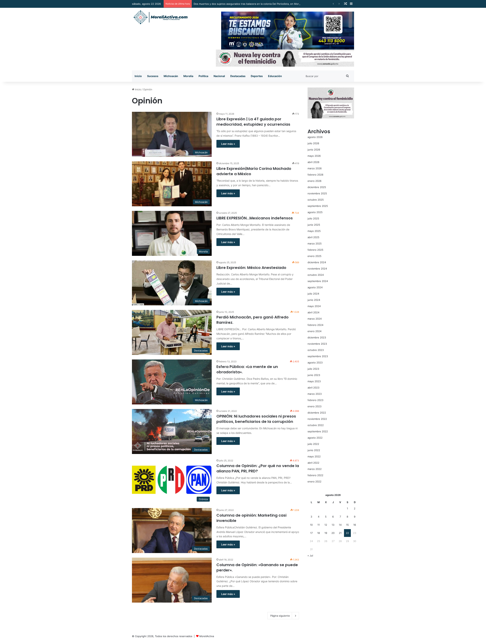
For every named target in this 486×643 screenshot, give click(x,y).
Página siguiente (280, 615)
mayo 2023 (314, 381)
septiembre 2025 (318, 205)
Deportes (257, 76)
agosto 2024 (315, 287)
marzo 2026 (315, 168)
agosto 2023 (315, 362)
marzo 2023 (315, 393)
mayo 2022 (314, 456)
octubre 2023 (316, 349)
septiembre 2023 (318, 356)
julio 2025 (313, 218)
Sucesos (152, 76)
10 (311, 524)
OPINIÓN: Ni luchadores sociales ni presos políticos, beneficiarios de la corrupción (256, 419)
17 (311, 532)
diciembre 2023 (317, 337)
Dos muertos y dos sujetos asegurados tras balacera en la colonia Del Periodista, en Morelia (248, 3)
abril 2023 (313, 387)
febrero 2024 (315, 324)
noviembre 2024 (317, 268)
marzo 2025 (315, 243)
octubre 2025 (316, 199)
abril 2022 (313, 462)
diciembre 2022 (317, 412)
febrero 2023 (315, 400)
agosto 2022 (315, 437)
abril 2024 (313, 312)
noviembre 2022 (317, 418)
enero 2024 (314, 331)
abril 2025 (313, 237)
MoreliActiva (206, 636)
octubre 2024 (316, 274)
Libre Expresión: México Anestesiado (251, 267)
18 (318, 532)
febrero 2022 (315, 475)
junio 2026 (314, 149)
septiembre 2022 (318, 431)
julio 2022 (313, 443)
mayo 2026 (314, 155)
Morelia (188, 76)
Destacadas (237, 76)
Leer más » (228, 143)
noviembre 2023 (317, 343)
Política (203, 76)
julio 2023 (313, 368)
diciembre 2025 (317, 187)
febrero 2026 (315, 174)
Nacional (219, 76)
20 (333, 532)
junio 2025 (314, 224)
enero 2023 (314, 406)
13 (333, 524)
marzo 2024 (315, 318)
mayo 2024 (314, 306)
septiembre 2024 (318, 281)
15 (347, 524)
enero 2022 (314, 481)
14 (340, 524)
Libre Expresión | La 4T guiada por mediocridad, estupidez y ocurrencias (253, 121)
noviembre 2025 (317, 193)
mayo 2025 (314, 230)
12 (325, 524)
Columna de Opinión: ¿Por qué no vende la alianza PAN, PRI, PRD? (257, 468)
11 (318, 524)
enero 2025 (314, 256)
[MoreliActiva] (160, 17)
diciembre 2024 (317, 262)
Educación (275, 76)
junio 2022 (314, 450)
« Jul (310, 555)
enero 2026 (314, 180)
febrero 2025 (315, 249)
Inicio (138, 76)
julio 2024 (313, 293)
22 (347, 532)
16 (354, 524)
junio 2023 (314, 375)
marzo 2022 (315, 468)
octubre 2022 (316, 425)
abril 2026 (313, 162)
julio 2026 (313, 143)
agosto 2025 (315, 212)
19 (325, 532)
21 (340, 532)
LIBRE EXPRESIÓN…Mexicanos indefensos (254, 218)
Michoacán (171, 76)
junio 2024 (314, 299)
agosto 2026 (315, 137)
